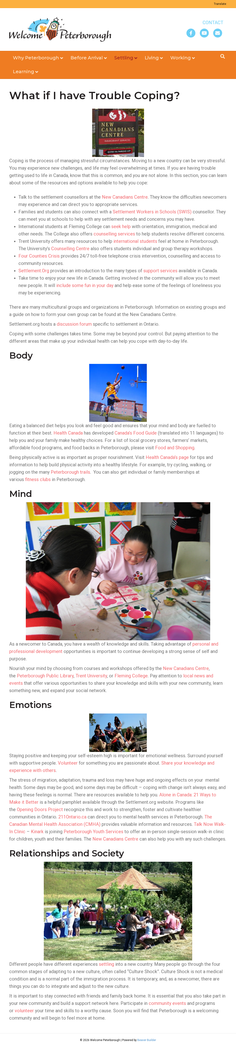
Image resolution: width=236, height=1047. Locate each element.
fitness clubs (38, 479)
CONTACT (213, 22)
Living (152, 58)
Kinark (37, 831)
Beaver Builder (146, 1040)
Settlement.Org (33, 270)
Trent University (91, 676)
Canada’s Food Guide (136, 433)
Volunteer (68, 763)
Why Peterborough (36, 58)
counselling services (114, 234)
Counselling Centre (70, 248)
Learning (23, 71)
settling (106, 964)
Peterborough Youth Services (93, 831)
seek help (121, 226)
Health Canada (68, 433)
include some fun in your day (84, 285)
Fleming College (130, 676)
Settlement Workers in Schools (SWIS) (152, 212)
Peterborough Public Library (45, 676)
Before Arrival (87, 58)
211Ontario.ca (72, 817)
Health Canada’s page (167, 457)
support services (160, 270)
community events (167, 1003)
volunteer (24, 1010)
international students (135, 241)
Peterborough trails (70, 472)
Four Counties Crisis (39, 256)
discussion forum (74, 324)
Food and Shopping (174, 447)
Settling (123, 58)
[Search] (222, 56)
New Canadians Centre (125, 197)
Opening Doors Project (40, 809)
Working (180, 58)
